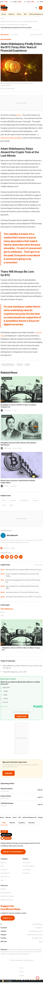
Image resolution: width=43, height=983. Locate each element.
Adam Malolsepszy (7, 609)
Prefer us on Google (8, 548)
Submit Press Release (7, 896)
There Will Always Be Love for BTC (15, 672)
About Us (3, 862)
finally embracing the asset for (11, 138)
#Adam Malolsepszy (8, 364)
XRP (25, 14)
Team (2, 866)
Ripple (11, 505)
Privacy (21, 972)
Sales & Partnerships (7, 900)
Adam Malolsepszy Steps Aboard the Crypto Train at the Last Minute (22, 667)
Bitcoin (4, 14)
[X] (2, 557)
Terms (21, 968)
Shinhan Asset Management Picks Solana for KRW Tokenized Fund (22, 581)
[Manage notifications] (37, 978)
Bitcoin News (5, 34)
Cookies (21, 975)
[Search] (36, 8)
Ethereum (11, 14)
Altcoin (19, 14)
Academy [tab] (21, 823)
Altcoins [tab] (12, 823)
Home (2, 18)
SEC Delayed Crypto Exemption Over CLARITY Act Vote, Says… (24, 597)
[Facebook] (7, 557)
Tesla (2, 615)
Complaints (26, 873)
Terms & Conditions (29, 866)
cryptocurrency (24, 500)
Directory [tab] (31, 823)
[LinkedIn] (11, 557)
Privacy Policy (27, 862)
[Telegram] (16, 557)
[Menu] (40, 8)
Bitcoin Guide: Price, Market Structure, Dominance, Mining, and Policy (19, 21)
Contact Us (4, 869)
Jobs (2, 880)
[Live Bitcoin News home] (4, 8)
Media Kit (3, 889)
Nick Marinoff (12, 535)
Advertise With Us (6, 893)
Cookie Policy (27, 869)
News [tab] (4, 823)
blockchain (13, 500)
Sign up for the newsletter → (13, 852)
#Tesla (27, 364)
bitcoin (2, 612)
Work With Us (5, 877)
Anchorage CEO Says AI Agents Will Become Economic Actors (24, 569)
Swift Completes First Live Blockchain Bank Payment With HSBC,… (22, 587)
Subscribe (8, 773)
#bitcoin (19, 364)
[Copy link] (21, 557)
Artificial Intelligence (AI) (29, 817)
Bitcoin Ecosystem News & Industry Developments (14, 24)
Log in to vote (21, 716)
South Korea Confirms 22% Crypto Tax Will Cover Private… (22, 592)
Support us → (7, 918)
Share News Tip (5, 873)
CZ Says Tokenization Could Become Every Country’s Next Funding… (22, 575)
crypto (4, 505)
